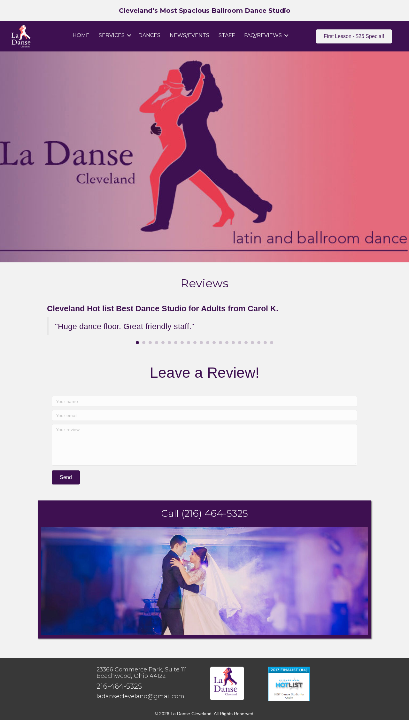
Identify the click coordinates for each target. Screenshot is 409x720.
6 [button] (169, 342)
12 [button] (207, 342)
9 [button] (188, 342)
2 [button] (143, 342)
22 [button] (271, 342)
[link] (140, 697)
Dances (149, 35)
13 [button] (214, 342)
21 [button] (265, 342)
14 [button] (220, 342)
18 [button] (246, 342)
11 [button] (201, 342)
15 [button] (226, 342)
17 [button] (239, 342)
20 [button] (258, 342)
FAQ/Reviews (263, 35)
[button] (129, 35)
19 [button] (252, 342)
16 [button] (233, 342)
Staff (227, 35)
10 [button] (195, 342)
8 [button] (182, 342)
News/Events (189, 35)
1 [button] (137, 342)
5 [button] (163, 342)
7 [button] (175, 342)
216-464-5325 (119, 686)
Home (81, 35)
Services (112, 35)
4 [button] (156, 342)
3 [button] (150, 342)
